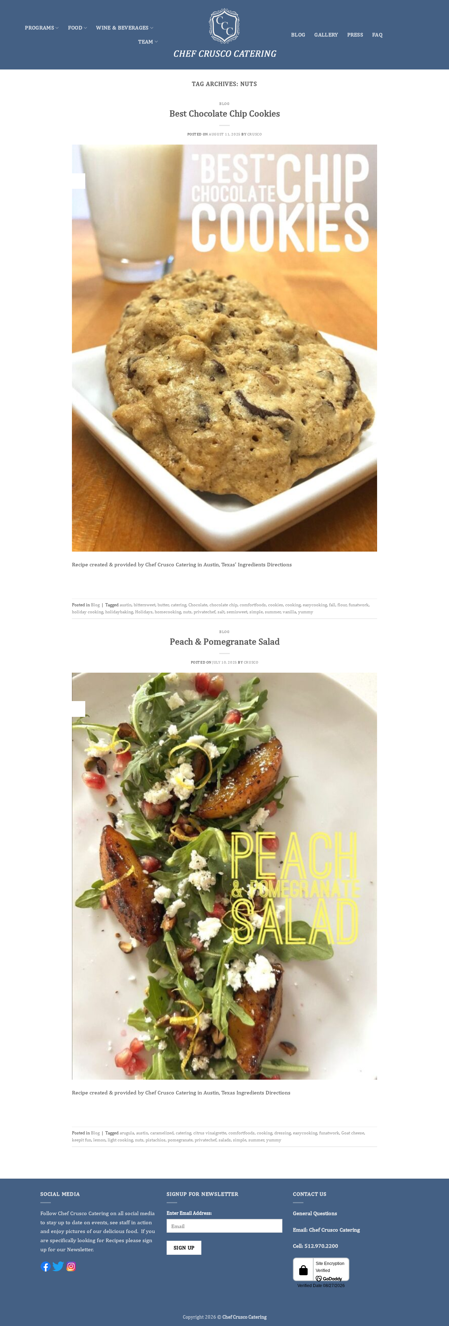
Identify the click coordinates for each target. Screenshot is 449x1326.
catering (178, 604)
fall (332, 604)
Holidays (144, 611)
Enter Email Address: (189, 1213)
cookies (275, 604)
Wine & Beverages (122, 27)
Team (145, 41)
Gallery (326, 34)
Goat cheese (352, 1132)
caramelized (162, 1132)
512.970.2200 (321, 1245)
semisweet (237, 611)
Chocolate (197, 604)
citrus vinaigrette (209, 1132)
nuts (187, 611)
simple (256, 611)
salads (225, 1139)
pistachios (156, 1139)
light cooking (120, 1139)
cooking (293, 604)
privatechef (204, 611)
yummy (305, 611)
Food (75, 27)
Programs (39, 27)
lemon (99, 1139)
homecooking (168, 611)
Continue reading (224, 580)
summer (273, 611)
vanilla (289, 611)
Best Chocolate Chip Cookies (224, 113)
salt (220, 611)
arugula (127, 1132)
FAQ (377, 34)
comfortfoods (253, 604)
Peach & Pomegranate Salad (225, 641)
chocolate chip (223, 604)
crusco (254, 134)
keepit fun (81, 1139)
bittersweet (144, 604)
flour (342, 604)
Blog (298, 34)
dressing (282, 1132)
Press (355, 34)
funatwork (359, 604)
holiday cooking (87, 611)
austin (126, 604)
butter (163, 604)
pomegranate (180, 1139)
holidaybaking (119, 611)
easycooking (315, 604)
